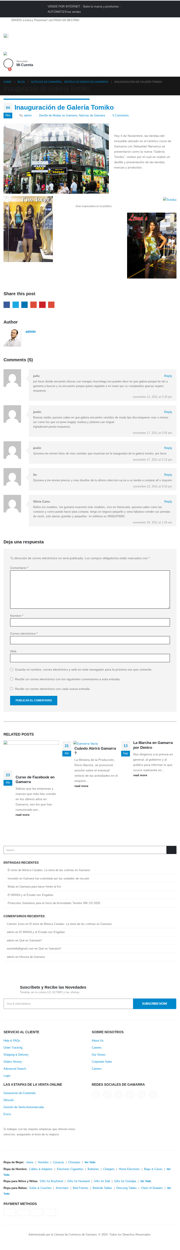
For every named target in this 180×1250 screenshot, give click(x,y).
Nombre (16, 615)
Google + (33, 305)
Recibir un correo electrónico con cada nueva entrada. (52, 689)
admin (28, 115)
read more (23, 814)
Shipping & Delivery (16, 1054)
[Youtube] (30, 28)
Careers (97, 1047)
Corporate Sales (102, 1061)
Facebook (7, 305)
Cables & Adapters (41, 1169)
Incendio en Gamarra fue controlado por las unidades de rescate (48, 878)
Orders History (13, 1061)
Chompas (74, 1162)
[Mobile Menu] (8, 46)
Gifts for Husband (78, 1181)
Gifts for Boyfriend (51, 1181)
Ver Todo (90, 1162)
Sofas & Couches (40, 1188)
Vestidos (43, 1162)
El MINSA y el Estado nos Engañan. (31, 895)
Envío (7, 1114)
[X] (14, 28)
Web (13, 651)
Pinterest (42, 305)
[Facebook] (7, 28)
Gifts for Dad (102, 1181)
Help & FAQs (12, 1040)
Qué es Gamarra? (30, 940)
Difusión (9, 1100)
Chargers (109, 1169)
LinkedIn (24, 305)
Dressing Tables (126, 1188)
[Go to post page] (87, 743)
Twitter (16, 305)
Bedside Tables (102, 1188)
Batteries (93, 1169)
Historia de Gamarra (32, 957)
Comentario (19, 568)
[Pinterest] (22, 28)
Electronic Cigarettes (70, 1169)
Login (7, 1075)
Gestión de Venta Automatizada (24, 1107)
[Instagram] (37, 28)
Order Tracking (13, 1047)
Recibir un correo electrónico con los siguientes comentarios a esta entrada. (68, 679)
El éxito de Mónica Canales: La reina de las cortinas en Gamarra (49, 870)
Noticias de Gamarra (92, 115)
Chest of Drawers (152, 1188)
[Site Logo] (16, 55)
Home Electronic (129, 1169)
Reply (168, 376)
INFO (149, 9)
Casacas (58, 1162)
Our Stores (99, 1054)
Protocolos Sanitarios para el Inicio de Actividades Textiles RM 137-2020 (54, 903)
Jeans (30, 1162)
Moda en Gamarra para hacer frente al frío (34, 886)
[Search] (171, 850)
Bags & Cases (153, 1169)
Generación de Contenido (20, 1093)
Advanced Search (15, 1068)
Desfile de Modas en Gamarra (58, 115)
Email (51, 305)
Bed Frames (80, 1188)
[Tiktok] (45, 28)
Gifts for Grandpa (125, 1181)
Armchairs (62, 1188)
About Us (98, 1040)
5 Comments (121, 115)
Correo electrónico (24, 633)
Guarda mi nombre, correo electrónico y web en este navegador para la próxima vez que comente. (83, 669)
